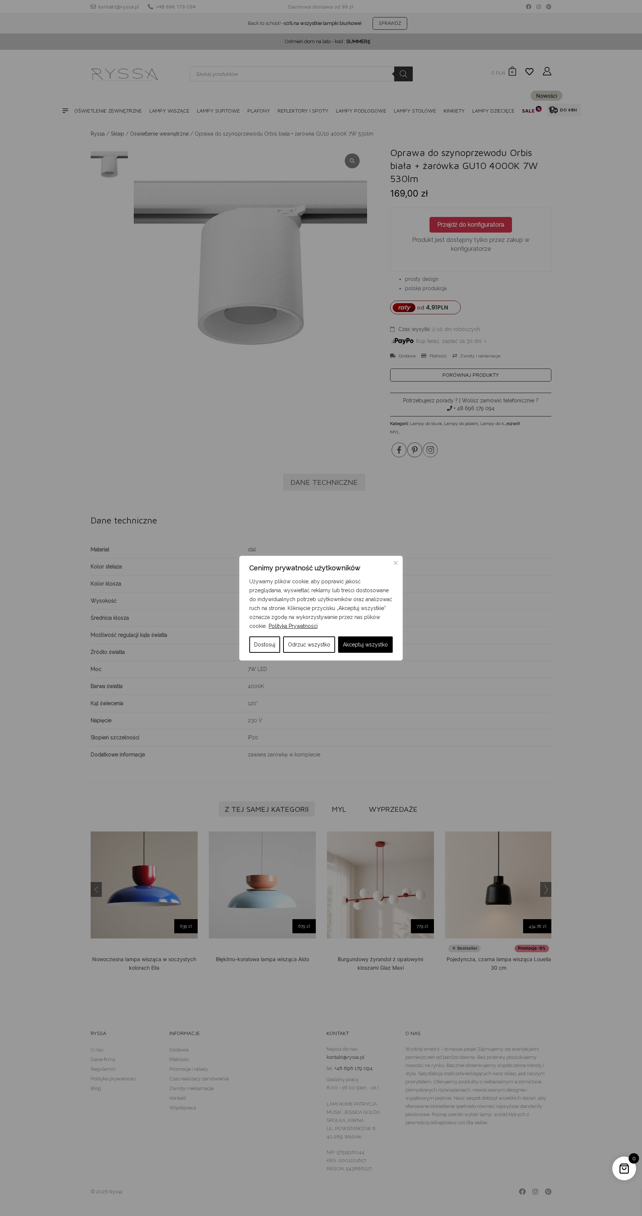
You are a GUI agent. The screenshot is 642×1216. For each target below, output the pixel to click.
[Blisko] (396, 563)
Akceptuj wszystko (365, 645)
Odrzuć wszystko (309, 645)
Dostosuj (264, 645)
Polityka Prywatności (293, 626)
